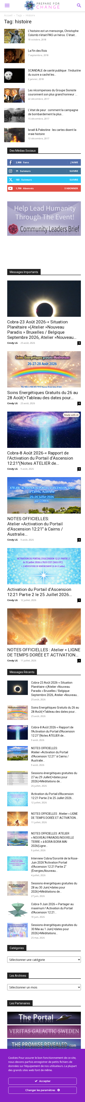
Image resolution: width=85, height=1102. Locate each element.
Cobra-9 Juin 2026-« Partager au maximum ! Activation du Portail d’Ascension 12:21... (52, 908)
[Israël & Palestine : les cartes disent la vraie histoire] (14, 135)
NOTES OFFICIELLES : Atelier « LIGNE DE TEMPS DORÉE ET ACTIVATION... (43, 652)
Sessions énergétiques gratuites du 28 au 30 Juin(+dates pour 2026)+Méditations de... (54, 887)
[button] (79, 5)
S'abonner (71, 188)
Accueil (8, 15)
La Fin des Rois (37, 50)
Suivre (74, 171)
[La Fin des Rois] (14, 56)
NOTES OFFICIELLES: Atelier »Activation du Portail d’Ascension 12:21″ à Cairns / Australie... (35, 526)
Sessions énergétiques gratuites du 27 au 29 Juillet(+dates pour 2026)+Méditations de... (54, 777)
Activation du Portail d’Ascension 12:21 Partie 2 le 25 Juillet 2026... (39, 592)
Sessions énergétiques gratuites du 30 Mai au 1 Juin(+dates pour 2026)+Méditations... (54, 929)
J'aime (74, 162)
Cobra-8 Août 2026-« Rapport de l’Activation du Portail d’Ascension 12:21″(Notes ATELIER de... (40, 458)
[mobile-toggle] (7, 5)
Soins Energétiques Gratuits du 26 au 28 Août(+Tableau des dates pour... (42, 395)
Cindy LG (12, 342)
